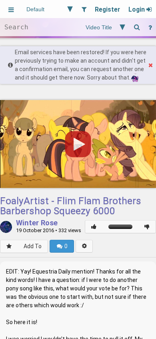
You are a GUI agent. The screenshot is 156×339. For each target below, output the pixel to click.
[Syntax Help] (150, 27)
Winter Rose (37, 223)
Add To (33, 246)
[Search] (137, 27)
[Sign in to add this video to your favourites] (9, 246)
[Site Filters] (83, 9)
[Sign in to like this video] (93, 227)
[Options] (84, 246)
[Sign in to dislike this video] (147, 227)
